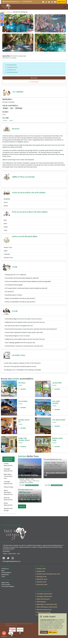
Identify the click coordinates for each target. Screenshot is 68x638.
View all (22, 506)
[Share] (2, 24)
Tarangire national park (44, 594)
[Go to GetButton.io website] (4, 636)
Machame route (41, 579)
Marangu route (41, 577)
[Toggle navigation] (64, 6)
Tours (9, 12)
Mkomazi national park (43, 610)
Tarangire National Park (8, 483)
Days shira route (41, 584)
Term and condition (7, 586)
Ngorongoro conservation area (46, 604)
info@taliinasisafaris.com (12, 2)
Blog (2, 571)
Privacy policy (5, 584)
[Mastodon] (2, 17)
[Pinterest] (2, 21)
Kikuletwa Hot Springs (8, 509)
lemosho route (41, 582)
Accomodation (6, 573)
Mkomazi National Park (8, 499)
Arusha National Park (8, 464)
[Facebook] (2, 14)
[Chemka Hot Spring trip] (17, 23)
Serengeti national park (44, 596)
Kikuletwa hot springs (43, 612)
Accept (45, 632)
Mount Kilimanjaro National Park (8, 492)
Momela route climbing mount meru (48, 574)
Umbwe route (41, 569)
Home (3, 12)
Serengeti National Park (8, 470)
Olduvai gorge (41, 602)
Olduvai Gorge (8, 487)
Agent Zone (5, 582)
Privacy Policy (52, 630)
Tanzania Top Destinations (8, 459)
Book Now (34, 78)
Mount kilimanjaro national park (46, 607)
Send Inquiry (35, 82)
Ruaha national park (43, 599)
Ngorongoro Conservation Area (8, 476)
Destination (5, 575)
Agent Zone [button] (61, 1)
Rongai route (40, 571)
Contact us (5, 569)
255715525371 (27, 2)
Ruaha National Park (8, 504)
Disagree (53, 632)
